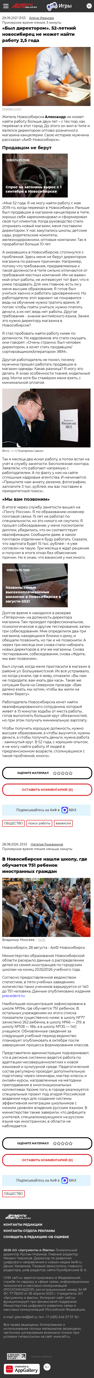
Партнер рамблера (41, 1356)
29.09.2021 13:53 (14, 18)
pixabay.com (11, 109)
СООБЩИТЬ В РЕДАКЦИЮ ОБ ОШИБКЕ (36, 1237)
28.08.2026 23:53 (14, 844)
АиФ (14, 450)
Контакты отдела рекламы (29, 1231)
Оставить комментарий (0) (47, 790)
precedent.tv (13, 996)
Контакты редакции (22, 1225)
